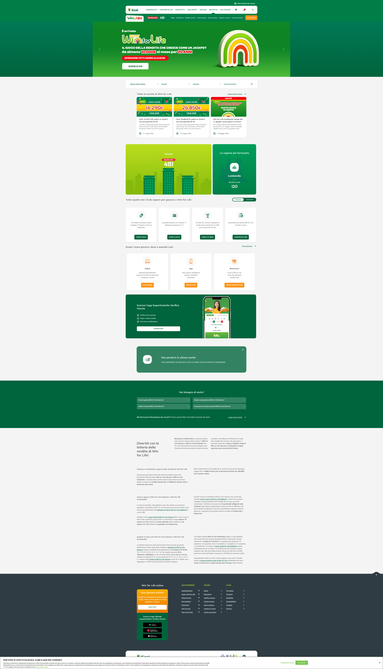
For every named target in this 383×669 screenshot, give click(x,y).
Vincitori (196, 84)
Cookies (229, 605)
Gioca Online (147, 285)
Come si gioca (141, 237)
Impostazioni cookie (287, 662)
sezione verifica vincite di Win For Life (213, 561)
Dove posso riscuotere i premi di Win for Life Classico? (212, 406)
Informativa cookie (42, 667)
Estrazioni (207, 594)
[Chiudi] (380, 662)
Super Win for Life (166, 10)
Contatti (229, 594)
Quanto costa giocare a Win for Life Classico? (209, 400)
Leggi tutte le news (235, 94)
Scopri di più (191, 285)
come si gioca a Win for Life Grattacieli (213, 499)
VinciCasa (203, 10)
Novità (164, 84)
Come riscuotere (237, 18)
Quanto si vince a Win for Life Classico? (151, 406)
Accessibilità (231, 601)
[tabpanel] (218, 53)
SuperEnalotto (151, 10)
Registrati (152, 607)
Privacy (229, 609)
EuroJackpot (192, 10)
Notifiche (229, 598)
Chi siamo (230, 591)
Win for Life (213, 10)
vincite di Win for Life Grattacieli (226, 546)
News (173, 18)
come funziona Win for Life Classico (161, 517)
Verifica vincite (190, 18)
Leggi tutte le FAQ (235, 417)
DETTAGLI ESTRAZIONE (218, 63)
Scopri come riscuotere (221, 69)
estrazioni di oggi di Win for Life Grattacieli (172, 510)
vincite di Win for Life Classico (160, 559)
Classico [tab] (238, 199)
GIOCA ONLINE (251, 17)
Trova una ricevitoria (234, 285)
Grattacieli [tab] (249, 199)
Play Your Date (225, 10)
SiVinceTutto (180, 10)
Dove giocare (247, 246)
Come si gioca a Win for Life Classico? (151, 400)
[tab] (218, 30)
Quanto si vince (207, 237)
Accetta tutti (302, 662)
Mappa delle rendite (137, 84)
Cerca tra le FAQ (230, 84)
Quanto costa (174, 237)
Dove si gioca (212, 18)
